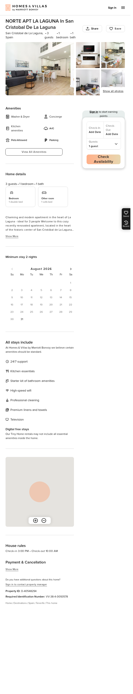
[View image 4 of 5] (88, 82)
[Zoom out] (44, 520)
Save (118, 28)
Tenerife (40, 603)
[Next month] (71, 269)
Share (95, 28)
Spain (31, 603)
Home (9, 603)
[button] (21, 319)
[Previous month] (12, 269)
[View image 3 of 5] (113, 55)
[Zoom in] (35, 520)
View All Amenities (34, 152)
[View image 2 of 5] (88, 55)
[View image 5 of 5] (113, 82)
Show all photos (113, 91)
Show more (12, 236)
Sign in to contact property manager (26, 584)
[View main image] (40, 68)
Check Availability (103, 159)
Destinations (20, 603)
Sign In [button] (112, 7)
